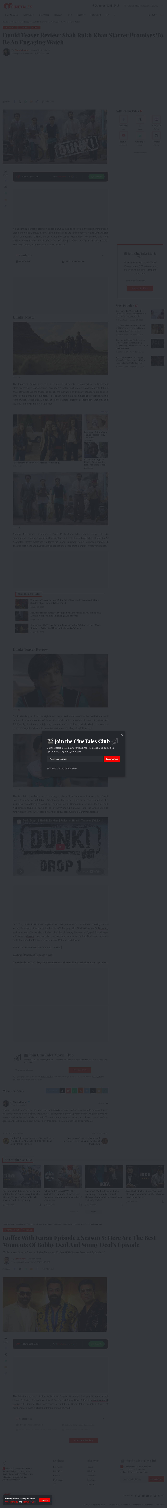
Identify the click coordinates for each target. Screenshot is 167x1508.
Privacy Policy (11, 1502)
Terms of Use (29, 1502)
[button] (44, 1500)
